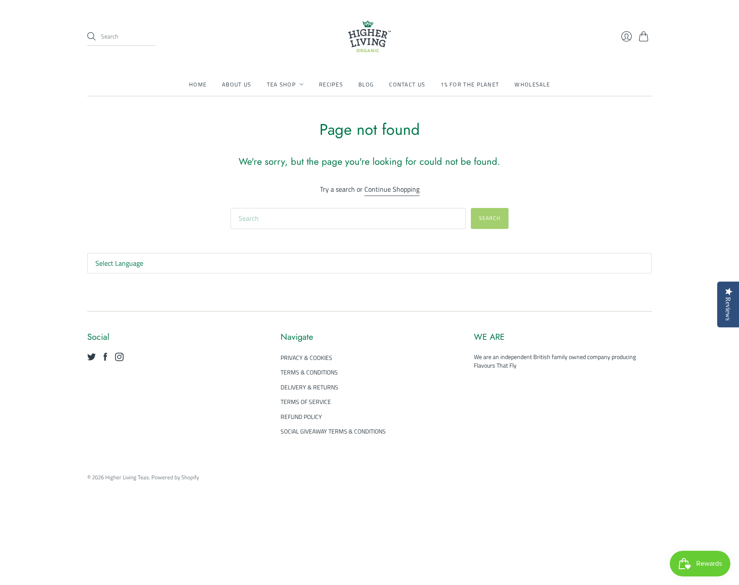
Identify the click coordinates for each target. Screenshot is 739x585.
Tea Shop (281, 84)
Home (198, 84)
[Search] (91, 36)
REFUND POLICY (301, 416)
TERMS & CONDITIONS (309, 372)
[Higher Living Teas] (369, 36)
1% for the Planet (469, 84)
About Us (236, 84)
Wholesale (532, 84)
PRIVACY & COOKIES (306, 357)
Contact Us (407, 84)
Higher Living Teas (127, 477)
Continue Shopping (392, 189)
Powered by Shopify (175, 477)
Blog (366, 84)
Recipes (331, 84)
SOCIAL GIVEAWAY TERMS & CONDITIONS (333, 431)
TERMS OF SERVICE (306, 401)
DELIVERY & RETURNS (309, 387)
